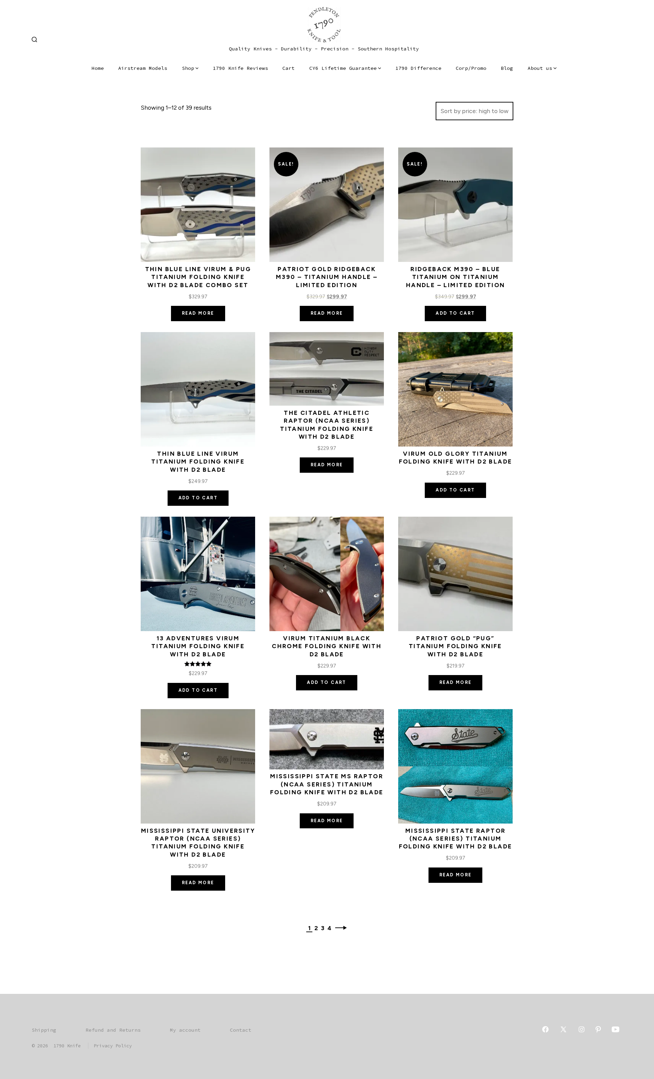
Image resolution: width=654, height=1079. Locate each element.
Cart (288, 68)
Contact (240, 1030)
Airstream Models (142, 68)
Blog (507, 68)
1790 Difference (418, 68)
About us (540, 68)
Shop (188, 68)
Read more (198, 313)
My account (185, 1030)
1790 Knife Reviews (240, 68)
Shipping (44, 1030)
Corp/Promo (471, 68)
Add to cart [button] (455, 313)
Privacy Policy (113, 1046)
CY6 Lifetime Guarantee (343, 68)
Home (98, 68)
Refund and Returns (113, 1030)
